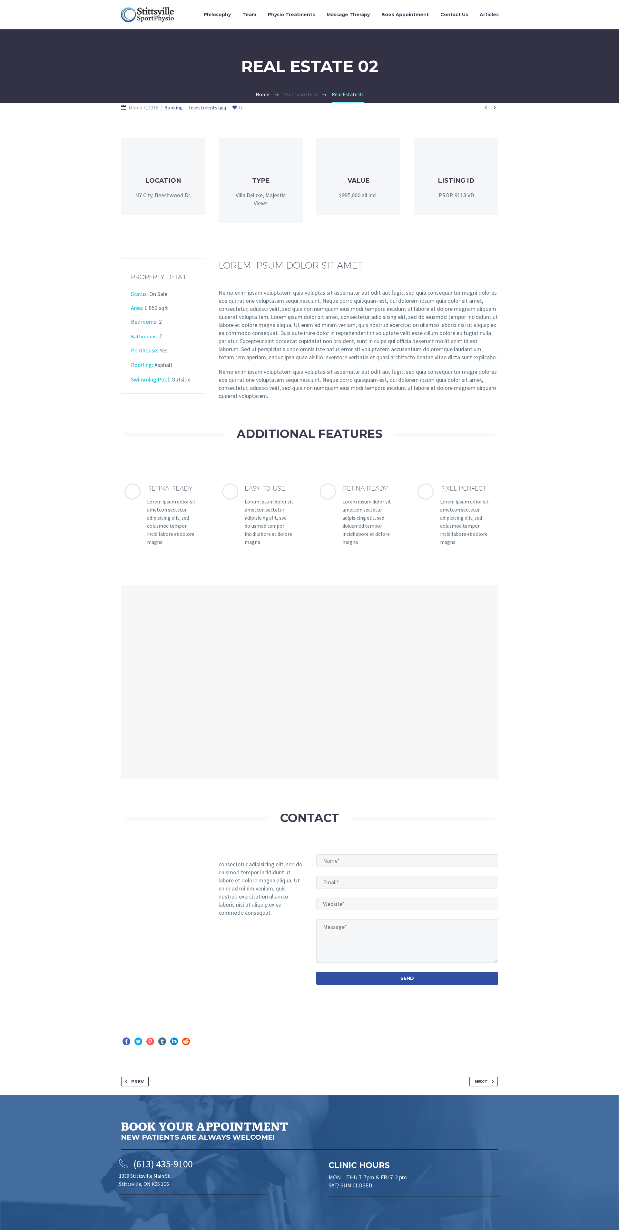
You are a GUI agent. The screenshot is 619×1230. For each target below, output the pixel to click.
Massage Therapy (348, 14)
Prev (137, 1081)
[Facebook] (126, 1041)
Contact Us (454, 14)
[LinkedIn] (174, 1041)
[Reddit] (186, 1041)
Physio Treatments (291, 14)
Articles (489, 14)
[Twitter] (138, 1041)
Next (481, 1081)
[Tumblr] (162, 1041)
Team (249, 14)
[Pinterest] (150, 1041)
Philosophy (217, 14)
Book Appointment (405, 14)
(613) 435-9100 (163, 1164)
